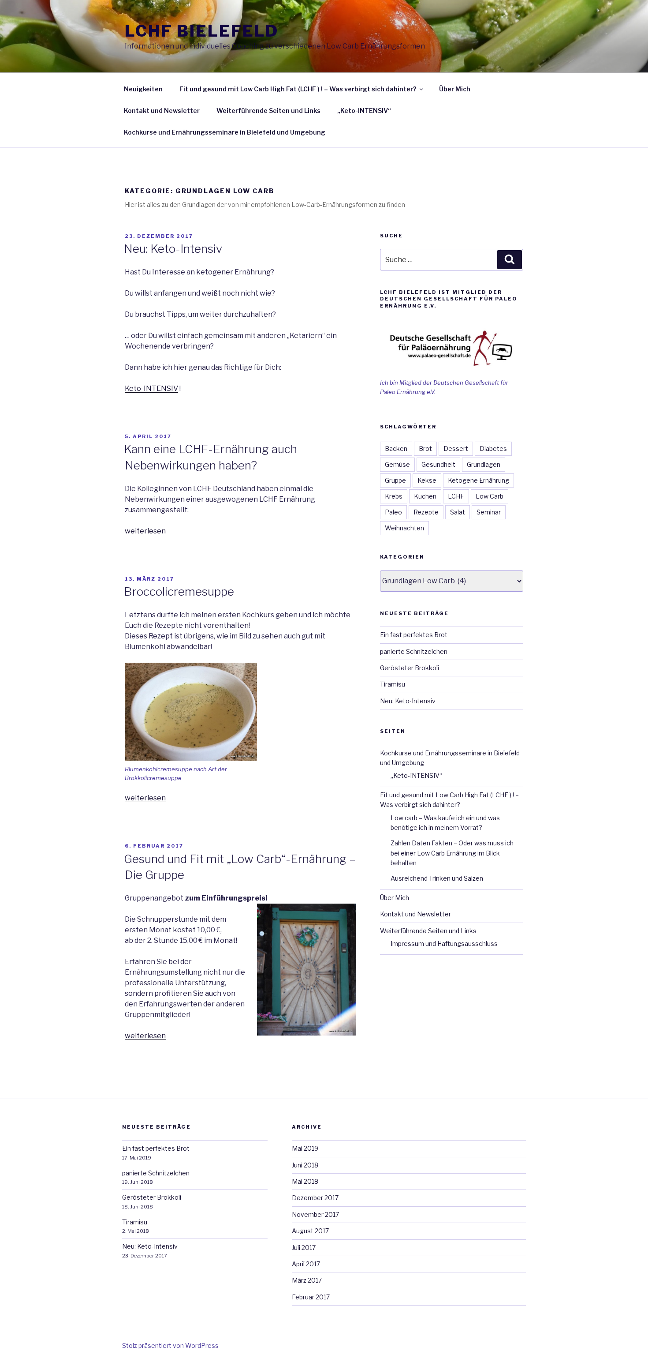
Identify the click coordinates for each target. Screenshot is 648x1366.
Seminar (489, 512)
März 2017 (307, 1280)
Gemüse (397, 464)
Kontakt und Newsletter (162, 110)
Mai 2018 (305, 1181)
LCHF (456, 496)
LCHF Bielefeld (202, 31)
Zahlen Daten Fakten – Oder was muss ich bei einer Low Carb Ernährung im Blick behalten (452, 853)
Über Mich (454, 89)
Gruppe (395, 480)
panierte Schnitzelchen (413, 651)
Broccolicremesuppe (179, 591)
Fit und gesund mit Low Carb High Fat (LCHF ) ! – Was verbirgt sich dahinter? (297, 89)
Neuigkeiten (143, 89)
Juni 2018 (305, 1165)
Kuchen (425, 496)
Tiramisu (392, 684)
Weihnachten (404, 528)
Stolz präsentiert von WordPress (170, 1345)
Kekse (426, 480)
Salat (457, 512)
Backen (396, 448)
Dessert (455, 448)
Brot (425, 448)
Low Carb (489, 496)
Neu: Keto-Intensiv (173, 248)
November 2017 (315, 1214)
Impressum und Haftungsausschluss (444, 943)
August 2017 (310, 1231)
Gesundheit (438, 464)
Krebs (393, 496)
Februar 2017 (311, 1297)
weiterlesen (145, 531)
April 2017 (306, 1264)
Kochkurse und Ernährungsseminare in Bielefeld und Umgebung (224, 132)
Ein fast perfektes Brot (413, 634)
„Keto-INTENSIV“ (364, 110)
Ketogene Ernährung (478, 480)
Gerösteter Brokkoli (409, 668)
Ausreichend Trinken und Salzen (437, 878)
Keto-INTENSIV (151, 388)
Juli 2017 (304, 1247)
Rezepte (426, 512)
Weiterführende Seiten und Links (268, 110)
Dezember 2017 (315, 1197)
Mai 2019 (305, 1148)
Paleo (393, 512)
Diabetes (493, 448)
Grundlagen (483, 464)
